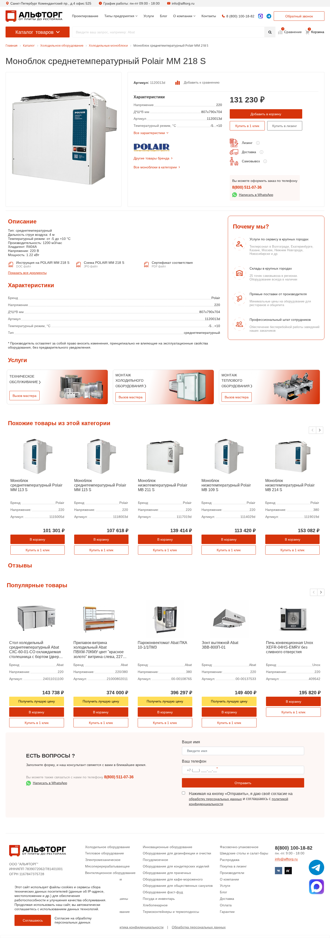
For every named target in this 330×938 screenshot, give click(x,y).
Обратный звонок (299, 16)
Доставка (249, 152)
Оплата (226, 905)
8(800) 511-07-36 (247, 187)
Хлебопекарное (155, 905)
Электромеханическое (103, 860)
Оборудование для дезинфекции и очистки (177, 853)
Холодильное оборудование (107, 847)
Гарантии (227, 912)
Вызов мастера (24, 396)
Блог (223, 892)
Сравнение (292, 32)
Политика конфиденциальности (138, 927)
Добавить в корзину (266, 114)
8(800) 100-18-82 (293, 848)
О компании (229, 879)
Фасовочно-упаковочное (239, 847)
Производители (232, 873)
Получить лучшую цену (36, 701)
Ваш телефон (194, 761)
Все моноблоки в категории (155, 167)
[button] (319, 430)
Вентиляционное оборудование (110, 873)
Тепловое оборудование (104, 853)
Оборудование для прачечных (167, 873)
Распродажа (229, 860)
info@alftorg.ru (183, 3)
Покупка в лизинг (233, 866)
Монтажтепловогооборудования (236, 380)
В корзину (37, 539)
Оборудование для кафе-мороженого (173, 879)
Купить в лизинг (284, 126)
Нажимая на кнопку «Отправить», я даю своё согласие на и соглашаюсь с (241, 799)
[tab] (8, 256)
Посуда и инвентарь (159, 899)
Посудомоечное (155, 860)
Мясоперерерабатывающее (107, 866)
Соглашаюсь (33, 920)
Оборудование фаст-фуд (163, 892)
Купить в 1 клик (247, 126)
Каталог (34, 32)
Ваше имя (191, 742)
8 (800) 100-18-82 (240, 16)
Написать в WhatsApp (256, 195)
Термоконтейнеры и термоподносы (171, 912)
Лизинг (247, 143)
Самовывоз (251, 161)
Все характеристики (149, 133)
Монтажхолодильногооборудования (129, 380)
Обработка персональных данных (199, 927)
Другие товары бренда (151, 158)
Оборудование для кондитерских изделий (176, 866)
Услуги (225, 886)
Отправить (243, 783)
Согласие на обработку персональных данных (73, 920)
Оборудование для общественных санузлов (178, 886)
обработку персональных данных (215, 799)
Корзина (316, 31)
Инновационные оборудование (167, 847)
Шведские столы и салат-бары (244, 853)
